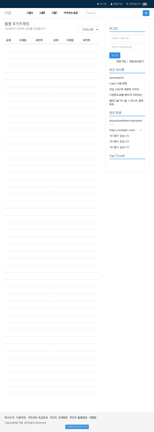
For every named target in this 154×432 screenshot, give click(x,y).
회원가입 (117, 4)
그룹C (54, 13)
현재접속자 (135, 4)
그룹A (29, 13)
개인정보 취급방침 (38, 417)
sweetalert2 (116, 77)
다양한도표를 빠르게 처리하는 (125, 95)
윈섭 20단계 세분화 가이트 (124, 89)
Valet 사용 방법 (118, 83)
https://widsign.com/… (123, 130)
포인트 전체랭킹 (59, 417)
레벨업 (92, 417)
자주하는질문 (71, 13)
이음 (8, 13)
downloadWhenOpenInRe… (126, 120)
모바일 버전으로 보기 (77, 427)
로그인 (103, 4)
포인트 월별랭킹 (78, 417)
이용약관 (21, 417)
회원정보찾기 (136, 61)
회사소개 (9, 417)
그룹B (42, 13)
